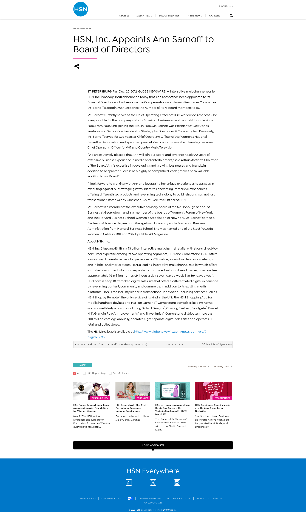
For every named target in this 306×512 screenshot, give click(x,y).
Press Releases (119, 373)
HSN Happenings (94, 373)
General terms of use (179, 498)
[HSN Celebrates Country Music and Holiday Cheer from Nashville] (213, 391)
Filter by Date (221, 366)
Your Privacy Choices (113, 498)
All (78, 372)
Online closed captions (209, 498)
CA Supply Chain (153, 502)
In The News (194, 15)
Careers (214, 15)
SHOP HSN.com (226, 6)
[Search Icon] (231, 15)
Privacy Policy (88, 498)
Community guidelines (150, 498)
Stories (124, 15)
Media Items (144, 15)
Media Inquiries (169, 15)
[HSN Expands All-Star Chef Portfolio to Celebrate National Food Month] (132, 391)
